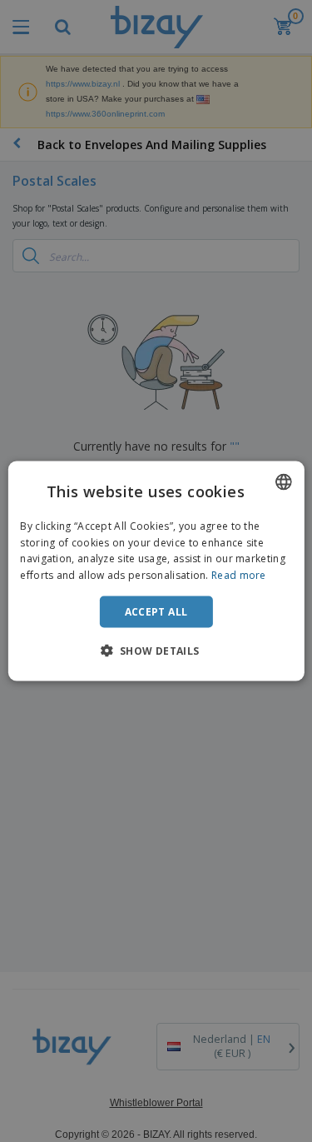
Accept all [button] (156, 612)
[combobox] (283, 481)
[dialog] (155, 571)
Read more (238, 575)
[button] (155, 651)
